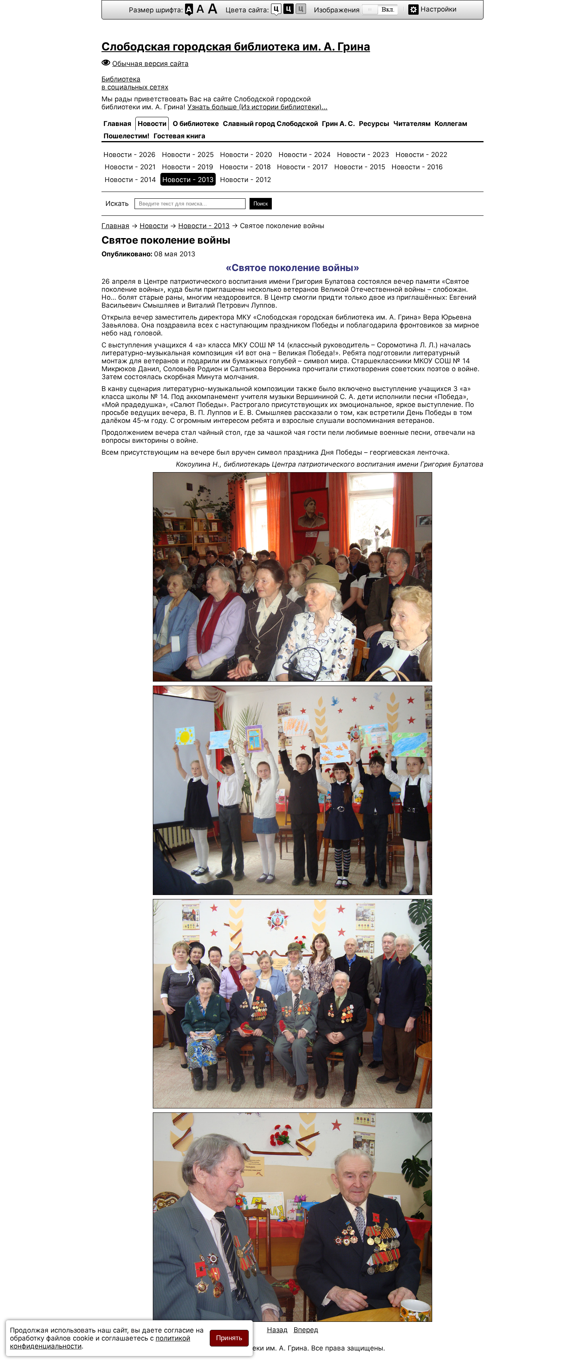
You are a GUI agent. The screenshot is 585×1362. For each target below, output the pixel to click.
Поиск (261, 204)
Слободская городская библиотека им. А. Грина (235, 46)
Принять (229, 1338)
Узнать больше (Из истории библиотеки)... (257, 107)
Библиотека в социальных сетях (134, 83)
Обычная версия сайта (150, 64)
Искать (117, 203)
